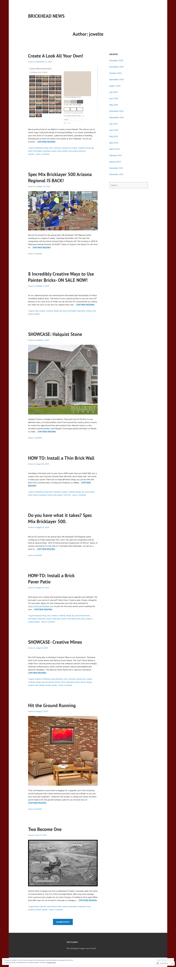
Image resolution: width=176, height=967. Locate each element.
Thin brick (67, 495)
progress (88, 618)
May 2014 (113, 136)
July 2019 (113, 92)
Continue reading (46, 141)
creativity (81, 148)
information (37, 151)
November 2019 (116, 66)
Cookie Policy (51, 962)
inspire (54, 151)
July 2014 (113, 123)
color (51, 148)
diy (93, 148)
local (59, 151)
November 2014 (116, 111)
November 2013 (116, 174)
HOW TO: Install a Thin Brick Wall (61, 458)
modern (65, 151)
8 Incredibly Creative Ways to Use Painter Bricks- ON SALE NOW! (61, 277)
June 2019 (113, 98)
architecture (39, 148)
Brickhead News (46, 16)
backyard (38, 615)
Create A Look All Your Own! (55, 56)
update (37, 314)
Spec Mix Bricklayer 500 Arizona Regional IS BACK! (60, 177)
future (59, 906)
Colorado (57, 148)
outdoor (42, 685)
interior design (86, 682)
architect (38, 679)
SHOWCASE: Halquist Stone (55, 334)
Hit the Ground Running (52, 705)
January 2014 (115, 161)
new (70, 151)
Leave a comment (42, 154)
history (57, 682)
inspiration (47, 151)
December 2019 (116, 60)
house (35, 495)
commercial (65, 148)
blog (46, 148)
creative (74, 148)
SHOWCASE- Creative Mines (55, 642)
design (88, 148)
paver (78, 618)
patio (73, 618)
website (31, 154)
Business (59, 679)
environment (89, 492)
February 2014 (115, 155)
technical (82, 151)
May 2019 (113, 104)
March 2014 (114, 149)
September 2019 (116, 79)
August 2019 (114, 85)
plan (83, 618)
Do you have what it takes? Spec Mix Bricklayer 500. (60, 518)
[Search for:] (128, 185)
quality (54, 685)
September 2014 (116, 117)
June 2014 (113, 130)
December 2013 (116, 168)
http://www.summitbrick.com (40, 606)
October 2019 (115, 73)
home (30, 151)
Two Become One (45, 829)
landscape (56, 618)
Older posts (62, 922)
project (75, 151)
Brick (50, 492)
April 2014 (113, 142)
